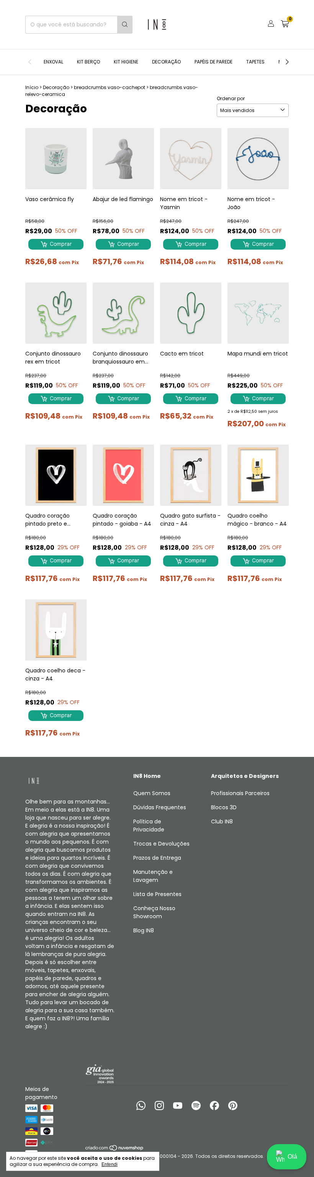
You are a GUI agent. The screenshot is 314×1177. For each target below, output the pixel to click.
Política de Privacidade (148, 825)
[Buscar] (124, 25)
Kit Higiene (126, 61)
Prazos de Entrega (157, 858)
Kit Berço (88, 61)
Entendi (109, 1164)
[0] (285, 24)
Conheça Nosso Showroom (154, 912)
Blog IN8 (143, 930)
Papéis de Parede (213, 61)
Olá (292, 1156)
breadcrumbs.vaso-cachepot (109, 87)
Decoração (166, 61)
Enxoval (53, 61)
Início (31, 87)
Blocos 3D (224, 807)
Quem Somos (151, 793)
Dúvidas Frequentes (159, 807)
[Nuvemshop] (114, 1149)
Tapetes (255, 61)
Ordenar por (231, 98)
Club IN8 (222, 821)
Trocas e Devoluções (161, 843)
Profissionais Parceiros (240, 793)
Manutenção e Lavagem (153, 876)
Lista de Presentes (157, 894)
